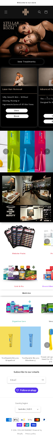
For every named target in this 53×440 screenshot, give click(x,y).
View (16, 110)
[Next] (47, 97)
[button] (6, 12)
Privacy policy (30, 434)
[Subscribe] (42, 380)
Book (17, 116)
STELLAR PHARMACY (25, 430)
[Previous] (6, 151)
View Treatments (27, 61)
